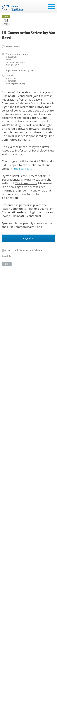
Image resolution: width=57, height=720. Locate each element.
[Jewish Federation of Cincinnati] (13, 7)
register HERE (23, 168)
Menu (51, 6)
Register (28, 238)
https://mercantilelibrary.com (19, 70)
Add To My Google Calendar (29, 250)
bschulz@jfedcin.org (15, 83)
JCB (6, 264)
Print (7, 250)
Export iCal (7, 256)
